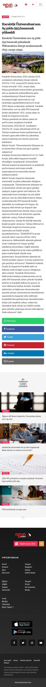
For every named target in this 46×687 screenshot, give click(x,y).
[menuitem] (26, 4)
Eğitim (5, 17)
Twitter (9, 337)
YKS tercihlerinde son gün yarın (14, 509)
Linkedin (10, 353)
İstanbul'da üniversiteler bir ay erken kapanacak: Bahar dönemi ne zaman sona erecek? (21, 448)
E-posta (10, 361)
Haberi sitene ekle (27, 544)
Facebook (10, 329)
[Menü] (40, 4)
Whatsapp (11, 321)
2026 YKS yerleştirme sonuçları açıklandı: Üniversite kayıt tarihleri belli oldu (22, 480)
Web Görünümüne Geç (23, 682)
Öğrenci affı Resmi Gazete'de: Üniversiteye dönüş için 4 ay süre (21, 417)
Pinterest (10, 345)
